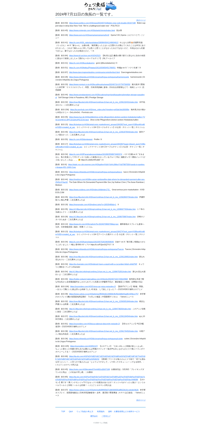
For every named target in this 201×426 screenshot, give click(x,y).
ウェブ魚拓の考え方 (85, 411)
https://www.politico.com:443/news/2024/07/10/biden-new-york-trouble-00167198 (102, 23)
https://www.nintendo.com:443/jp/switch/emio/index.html (92, 30)
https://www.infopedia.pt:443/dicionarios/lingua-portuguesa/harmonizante (99, 77)
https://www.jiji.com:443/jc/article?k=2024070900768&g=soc (94, 224)
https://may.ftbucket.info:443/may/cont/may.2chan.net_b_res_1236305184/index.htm (103, 301)
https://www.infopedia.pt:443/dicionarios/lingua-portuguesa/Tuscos (96, 249)
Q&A (71, 411)
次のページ (141, 20)
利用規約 (100, 411)
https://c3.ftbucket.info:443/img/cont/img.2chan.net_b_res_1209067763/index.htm (102, 209)
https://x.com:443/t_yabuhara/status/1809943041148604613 (93, 43)
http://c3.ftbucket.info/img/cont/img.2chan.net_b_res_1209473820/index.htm (100, 309)
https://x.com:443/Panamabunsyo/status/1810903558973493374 (95, 154)
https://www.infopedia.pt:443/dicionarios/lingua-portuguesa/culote (96, 339)
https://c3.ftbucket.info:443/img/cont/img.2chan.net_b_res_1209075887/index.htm (102, 217)
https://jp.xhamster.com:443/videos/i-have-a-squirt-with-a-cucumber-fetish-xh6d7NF (103, 264)
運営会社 (94, 416)
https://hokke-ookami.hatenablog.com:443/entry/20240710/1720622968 (98, 279)
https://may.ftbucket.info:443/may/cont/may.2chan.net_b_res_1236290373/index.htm (103, 197)
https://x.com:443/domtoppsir (81, 139)
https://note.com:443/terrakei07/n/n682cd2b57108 (89, 369)
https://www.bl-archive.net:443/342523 (84, 56)
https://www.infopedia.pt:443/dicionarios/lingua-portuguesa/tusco (95, 172)
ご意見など (106, 416)
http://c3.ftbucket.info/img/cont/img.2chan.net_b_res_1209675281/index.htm (100, 272)
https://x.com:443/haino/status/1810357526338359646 (91, 242)
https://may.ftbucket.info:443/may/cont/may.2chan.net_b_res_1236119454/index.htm (103, 316)
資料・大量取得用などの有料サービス (124, 411)
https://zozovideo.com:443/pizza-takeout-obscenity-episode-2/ (94, 324)
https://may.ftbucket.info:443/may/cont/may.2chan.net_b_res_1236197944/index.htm (103, 132)
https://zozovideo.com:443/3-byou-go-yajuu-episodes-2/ (93, 286)
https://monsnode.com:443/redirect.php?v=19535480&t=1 (92, 205)
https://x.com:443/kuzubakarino (82, 63)
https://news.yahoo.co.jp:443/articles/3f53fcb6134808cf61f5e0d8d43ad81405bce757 (104, 294)
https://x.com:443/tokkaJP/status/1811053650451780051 (92, 68)
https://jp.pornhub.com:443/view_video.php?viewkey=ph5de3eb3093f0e (99, 110)
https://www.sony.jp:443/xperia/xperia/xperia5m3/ (89, 35)
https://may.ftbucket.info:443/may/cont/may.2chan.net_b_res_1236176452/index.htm (103, 331)
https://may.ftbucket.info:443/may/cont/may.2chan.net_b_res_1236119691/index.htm (103, 257)
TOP (63, 411)
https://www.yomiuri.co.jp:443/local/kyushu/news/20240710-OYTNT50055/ (99, 84)
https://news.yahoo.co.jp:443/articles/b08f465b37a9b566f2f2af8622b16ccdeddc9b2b (104, 390)
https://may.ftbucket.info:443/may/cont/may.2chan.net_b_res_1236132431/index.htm (103, 102)
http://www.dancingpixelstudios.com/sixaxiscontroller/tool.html (94, 72)
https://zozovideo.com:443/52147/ (84, 346)
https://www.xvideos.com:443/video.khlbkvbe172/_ (90, 190)
